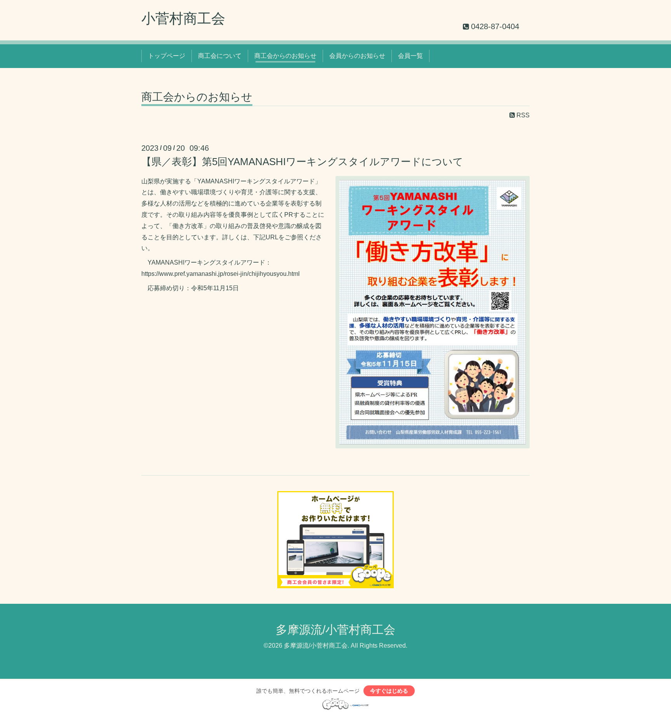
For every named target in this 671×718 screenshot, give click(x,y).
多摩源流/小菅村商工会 (335, 629)
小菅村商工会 (183, 18)
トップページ (166, 55)
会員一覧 (410, 55)
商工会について (220, 55)
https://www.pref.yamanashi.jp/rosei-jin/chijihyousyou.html (220, 273)
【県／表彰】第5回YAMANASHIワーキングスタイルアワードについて (302, 161)
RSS (522, 115)
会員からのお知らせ (357, 55)
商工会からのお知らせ (285, 55)
